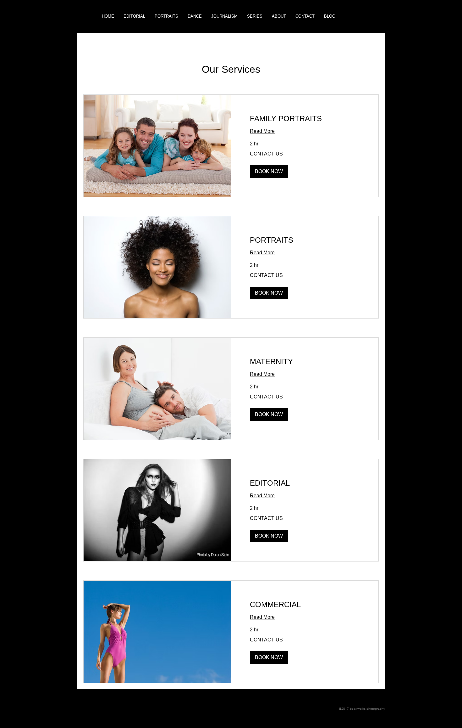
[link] (305, 119)
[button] (254, 16)
